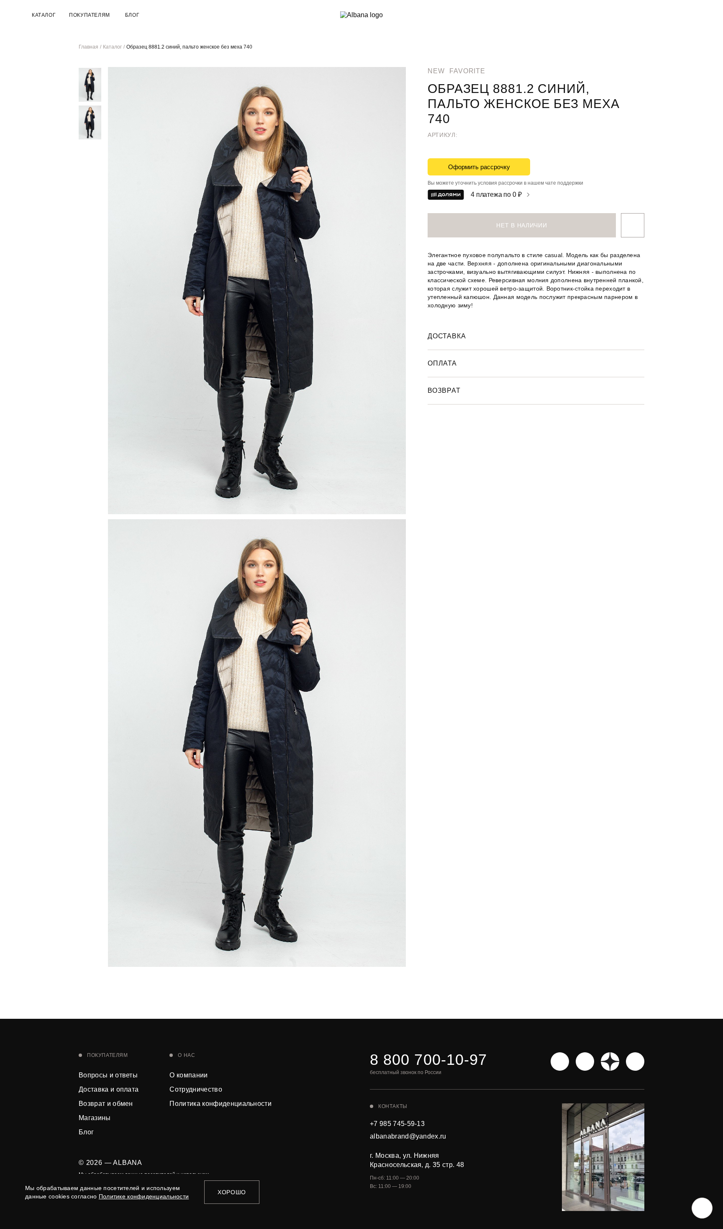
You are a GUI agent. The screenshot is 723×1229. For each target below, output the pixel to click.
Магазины (95, 1117)
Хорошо (232, 1192)
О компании (188, 1075)
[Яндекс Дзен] (610, 1061)
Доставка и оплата (108, 1089)
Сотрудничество (195, 1089)
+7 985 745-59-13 (397, 1123)
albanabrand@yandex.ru (408, 1136)
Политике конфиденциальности (144, 1196)
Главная (88, 47)
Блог (132, 15)
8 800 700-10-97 (428, 1059)
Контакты (393, 1106)
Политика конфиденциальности (220, 1103)
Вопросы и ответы (108, 1075)
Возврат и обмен (106, 1103)
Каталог (112, 47)
